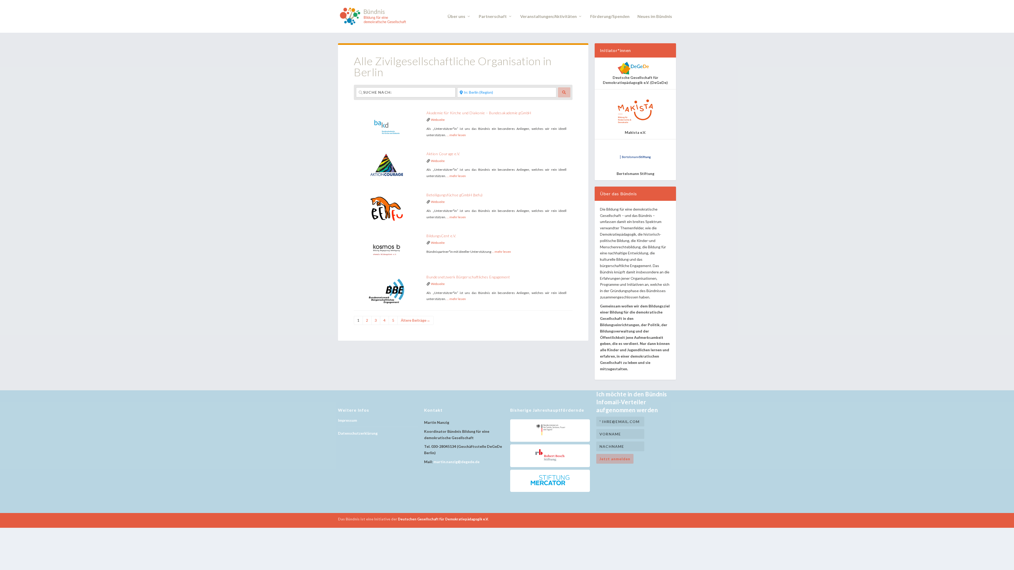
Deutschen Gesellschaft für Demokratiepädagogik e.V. (443, 519)
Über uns (456, 16)
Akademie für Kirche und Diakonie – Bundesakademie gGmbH (478, 113)
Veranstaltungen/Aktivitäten (548, 16)
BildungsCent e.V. (441, 236)
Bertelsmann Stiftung (635, 173)
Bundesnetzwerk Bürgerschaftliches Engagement (468, 277)
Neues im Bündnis (654, 16)
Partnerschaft (493, 16)
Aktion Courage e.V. (443, 153)
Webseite (438, 120)
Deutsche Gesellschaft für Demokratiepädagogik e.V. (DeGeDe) (635, 79)
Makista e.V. (635, 132)
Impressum (347, 420)
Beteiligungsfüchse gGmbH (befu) (454, 195)
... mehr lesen (456, 135)
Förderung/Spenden (610, 16)
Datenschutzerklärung (358, 433)
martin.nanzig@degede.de (457, 461)
